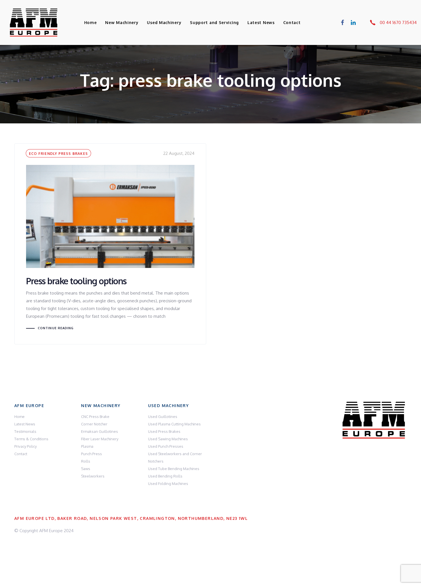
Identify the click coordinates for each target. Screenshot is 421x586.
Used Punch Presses (165, 446)
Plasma (87, 446)
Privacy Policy (25, 446)
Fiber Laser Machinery (99, 439)
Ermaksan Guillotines (99, 431)
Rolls (85, 461)
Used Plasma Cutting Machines (174, 424)
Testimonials (25, 431)
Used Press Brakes (164, 431)
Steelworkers (93, 476)
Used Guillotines (162, 416)
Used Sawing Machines (168, 439)
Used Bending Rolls (165, 476)
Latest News (24, 424)
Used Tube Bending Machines (173, 468)
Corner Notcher (94, 424)
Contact (20, 453)
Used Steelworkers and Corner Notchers (175, 457)
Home (19, 416)
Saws (85, 468)
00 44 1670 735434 (398, 22)
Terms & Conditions (31, 439)
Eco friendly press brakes (58, 153)
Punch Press (91, 453)
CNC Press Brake (95, 416)
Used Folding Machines (168, 483)
